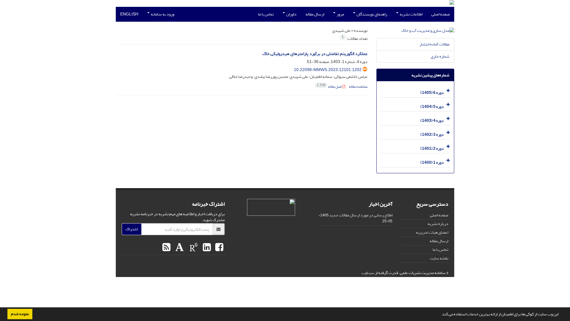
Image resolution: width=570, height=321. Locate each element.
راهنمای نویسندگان (371, 14)
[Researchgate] (193, 247)
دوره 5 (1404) (432, 107)
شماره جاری (440, 56)
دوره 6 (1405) (432, 93)
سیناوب (368, 273)
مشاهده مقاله (358, 86)
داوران (291, 14)
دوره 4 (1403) (432, 121)
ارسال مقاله (314, 14)
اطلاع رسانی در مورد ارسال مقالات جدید (360, 215)
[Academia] (179, 247)
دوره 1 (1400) (432, 162)
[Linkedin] (206, 247)
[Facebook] (218, 247)
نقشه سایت (439, 258)
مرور (340, 14)
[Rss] (166, 247)
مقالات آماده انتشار (434, 44)
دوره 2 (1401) (432, 148)
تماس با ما (266, 14)
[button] (439, 315)
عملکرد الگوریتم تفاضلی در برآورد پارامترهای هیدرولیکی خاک (315, 53)
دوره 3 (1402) (432, 134)
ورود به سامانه (162, 14)
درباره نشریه (438, 224)
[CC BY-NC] (271, 207)
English (129, 14)
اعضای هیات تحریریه (432, 232)
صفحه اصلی (440, 14)
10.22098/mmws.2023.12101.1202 (328, 70)
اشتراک (132, 229)
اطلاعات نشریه (410, 14)
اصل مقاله (329, 86)
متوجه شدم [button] (20, 313)
